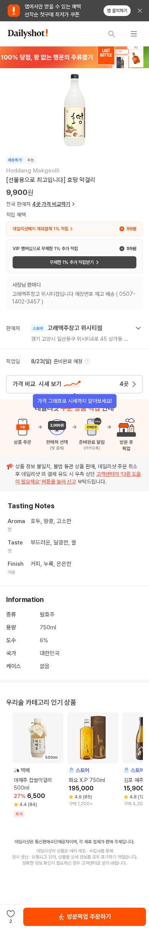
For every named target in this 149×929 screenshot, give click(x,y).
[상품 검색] (111, 34)
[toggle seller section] (138, 328)
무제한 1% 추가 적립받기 (72, 262)
